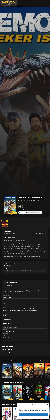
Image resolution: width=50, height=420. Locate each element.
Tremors (12, 6)
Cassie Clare (6, 270)
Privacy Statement (37, 417)
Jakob (42, 231)
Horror (8, 327)
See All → (40, 382)
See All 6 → (40, 360)
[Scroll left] (44, 361)
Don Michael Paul (7, 265)
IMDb (4, 338)
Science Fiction (13, 327)
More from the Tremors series (11, 361)
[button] (47, 404)
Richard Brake (25, 270)
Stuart (45, 231)
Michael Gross (18, 270)
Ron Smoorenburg (32, 270)
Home (3, 6)
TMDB (7, 338)
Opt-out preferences (29, 417)
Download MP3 (22, 214)
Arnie (39, 231)
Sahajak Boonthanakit (41, 270)
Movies (7, 6)
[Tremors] (4, 223)
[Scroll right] (47, 361)
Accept (33, 414)
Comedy (5, 327)
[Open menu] (47, 2)
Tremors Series (7, 237)
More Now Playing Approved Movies (13, 382)
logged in (10, 352)
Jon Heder (12, 270)
